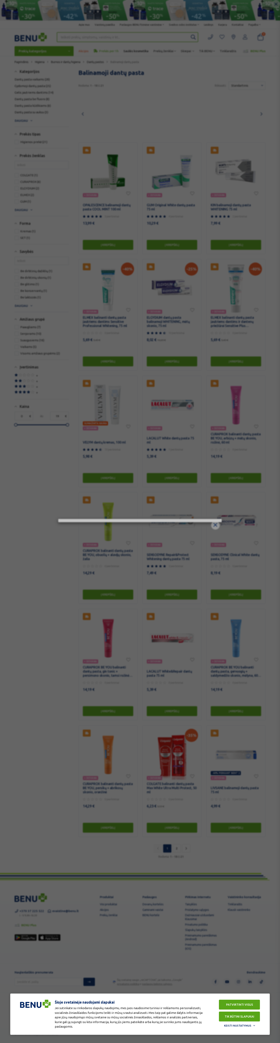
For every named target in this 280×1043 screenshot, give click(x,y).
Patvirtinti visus (239, 1004)
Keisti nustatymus (237, 1025)
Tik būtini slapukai (239, 1016)
